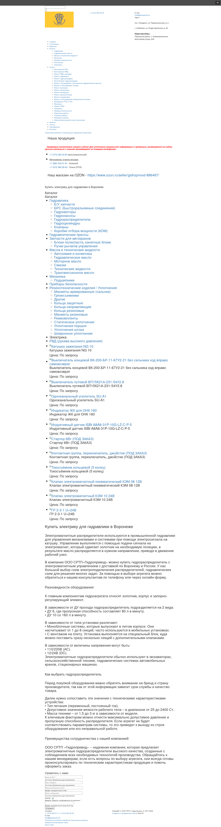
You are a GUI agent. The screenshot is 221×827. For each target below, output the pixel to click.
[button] (217, 2)
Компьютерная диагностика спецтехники (69, 120)
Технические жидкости (72, 268)
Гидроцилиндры (67, 223)
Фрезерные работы (61, 117)
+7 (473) (97, 13)
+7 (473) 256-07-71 (52, 813)
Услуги (51, 67)
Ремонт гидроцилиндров (63, 78)
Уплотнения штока (69, 329)
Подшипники (64, 280)
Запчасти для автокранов (70, 238)
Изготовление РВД (61, 71)
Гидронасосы (65, 215)
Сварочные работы (61, 113)
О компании (54, 44)
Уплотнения (58, 62)
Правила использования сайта (56, 822)
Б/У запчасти (64, 204)
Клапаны (61, 226)
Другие (59, 299)
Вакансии (53, 46)
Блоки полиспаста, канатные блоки (82, 242)
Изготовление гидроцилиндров (65, 81)
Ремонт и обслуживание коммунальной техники (72, 99)
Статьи (52, 124)
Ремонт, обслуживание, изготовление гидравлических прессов (77, 83)
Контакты (52, 129)
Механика (58, 58)
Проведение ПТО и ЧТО (63, 101)
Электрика (58, 65)
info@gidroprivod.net (142, 15)
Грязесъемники (66, 295)
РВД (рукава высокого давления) (76, 340)
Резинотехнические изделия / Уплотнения (83, 287)
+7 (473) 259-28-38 (67, 813)
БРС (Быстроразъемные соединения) (84, 207)
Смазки (60, 264)
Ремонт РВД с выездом (62, 74)
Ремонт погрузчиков (61, 90)
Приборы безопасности (63, 60)
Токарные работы (60, 115)
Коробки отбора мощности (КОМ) (81, 230)
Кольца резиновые (69, 310)
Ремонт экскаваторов (62, 97)
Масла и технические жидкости (66, 55)
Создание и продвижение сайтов (124, 813)
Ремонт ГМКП (59, 106)
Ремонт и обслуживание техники (66, 85)
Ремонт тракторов (61, 88)
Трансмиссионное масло (74, 272)
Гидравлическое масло (72, 257)
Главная (52, 42)
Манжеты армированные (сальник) (82, 291)
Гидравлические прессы (63, 53)
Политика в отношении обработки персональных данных (66, 820)
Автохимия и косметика (73, 253)
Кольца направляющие (72, 306)
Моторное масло (67, 261)
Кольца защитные (68, 302)
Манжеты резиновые (71, 314)
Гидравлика (58, 51)
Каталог (52, 48)
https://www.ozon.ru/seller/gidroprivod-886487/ (123, 174)
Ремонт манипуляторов (63, 94)
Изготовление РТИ (61, 69)
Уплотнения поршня (70, 325)
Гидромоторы (65, 211)
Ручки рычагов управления (75, 245)
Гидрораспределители (72, 219)
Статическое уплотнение (74, 321)
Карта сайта (49, 825)
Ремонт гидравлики (61, 76)
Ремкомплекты (66, 318)
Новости (52, 122)
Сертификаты (54, 127)
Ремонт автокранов (61, 92)
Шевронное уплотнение (73, 333)
